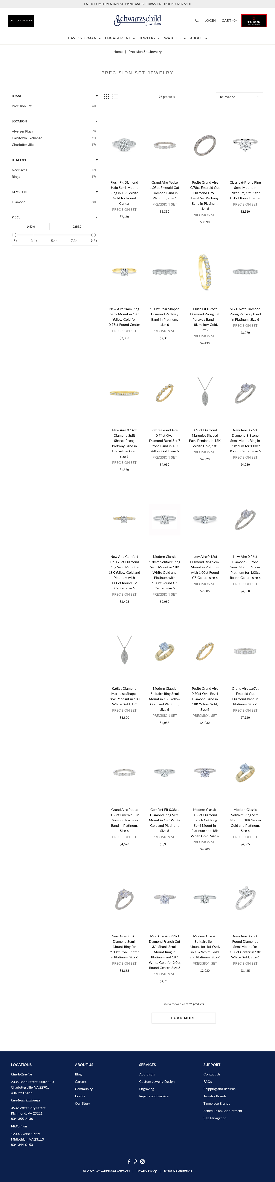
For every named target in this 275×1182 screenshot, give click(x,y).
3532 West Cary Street (28, 1108)
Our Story (82, 1103)
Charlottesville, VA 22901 (30, 1087)
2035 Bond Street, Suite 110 (32, 1082)
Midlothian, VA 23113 (27, 1139)
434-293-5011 (22, 1093)
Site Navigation (214, 1118)
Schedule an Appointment (222, 1111)
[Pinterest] (135, 1161)
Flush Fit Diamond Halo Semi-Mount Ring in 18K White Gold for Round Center (124, 192)
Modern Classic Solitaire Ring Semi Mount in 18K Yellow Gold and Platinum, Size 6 (164, 698)
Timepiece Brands (216, 1103)
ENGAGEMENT (118, 38)
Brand (17, 96)
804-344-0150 (22, 1144)
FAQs (207, 1081)
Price (16, 217)
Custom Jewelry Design (157, 1081)
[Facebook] (129, 1161)
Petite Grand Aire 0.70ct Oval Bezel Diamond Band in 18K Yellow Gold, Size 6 (205, 698)
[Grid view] (106, 96)
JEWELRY (148, 38)
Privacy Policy (146, 1171)
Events (80, 1096)
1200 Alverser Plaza (26, 1134)
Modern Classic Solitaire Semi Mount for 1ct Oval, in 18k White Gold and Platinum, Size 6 (205, 946)
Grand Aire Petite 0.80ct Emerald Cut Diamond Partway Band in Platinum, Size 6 (124, 820)
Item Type (19, 160)
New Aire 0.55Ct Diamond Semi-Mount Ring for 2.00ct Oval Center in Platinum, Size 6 (124, 946)
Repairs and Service (153, 1096)
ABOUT (197, 38)
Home (117, 51)
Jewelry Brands (214, 1096)
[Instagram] (142, 1161)
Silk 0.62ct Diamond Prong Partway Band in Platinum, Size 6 (245, 314)
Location (19, 121)
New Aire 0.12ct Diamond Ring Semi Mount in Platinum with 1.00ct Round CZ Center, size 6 (205, 567)
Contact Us (212, 1074)
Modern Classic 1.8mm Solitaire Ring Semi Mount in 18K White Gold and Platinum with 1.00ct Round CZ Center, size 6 (164, 572)
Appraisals (147, 1074)
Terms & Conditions (177, 1171)
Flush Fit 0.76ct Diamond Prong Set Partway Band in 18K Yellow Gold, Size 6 (205, 319)
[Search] (198, 20)
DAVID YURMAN (83, 38)
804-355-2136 (22, 1118)
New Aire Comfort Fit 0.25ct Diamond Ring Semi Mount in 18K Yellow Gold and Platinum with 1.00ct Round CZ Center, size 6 (124, 572)
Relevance (227, 97)
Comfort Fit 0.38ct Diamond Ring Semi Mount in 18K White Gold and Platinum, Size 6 (164, 820)
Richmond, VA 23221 (27, 1113)
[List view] (115, 96)
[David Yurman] (28, 19)
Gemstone (20, 192)
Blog (78, 1074)
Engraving (146, 1089)
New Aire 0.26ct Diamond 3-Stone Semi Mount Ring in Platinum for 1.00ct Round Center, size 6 (245, 440)
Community (84, 1089)
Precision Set (124, 209)
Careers (81, 1081)
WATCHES (173, 38)
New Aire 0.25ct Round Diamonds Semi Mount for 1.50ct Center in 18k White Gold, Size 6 (245, 946)
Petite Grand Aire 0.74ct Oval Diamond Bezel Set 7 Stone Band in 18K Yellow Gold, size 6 (164, 440)
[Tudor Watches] (254, 20)
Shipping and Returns (219, 1089)
